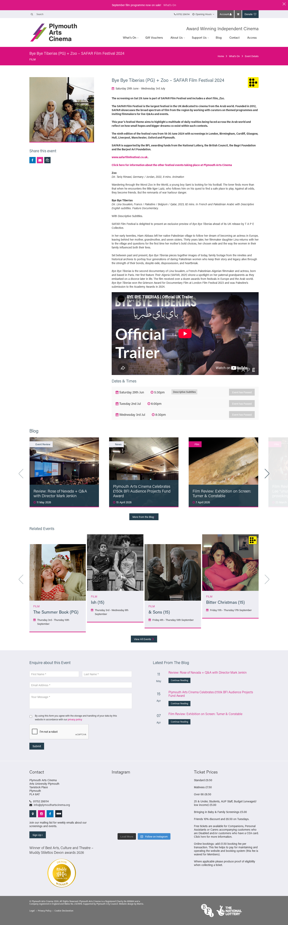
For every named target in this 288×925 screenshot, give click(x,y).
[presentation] (59, 732)
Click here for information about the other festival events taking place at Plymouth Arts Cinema (172, 165)
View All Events (143, 639)
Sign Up (37, 835)
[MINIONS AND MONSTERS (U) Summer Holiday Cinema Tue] (169, 805)
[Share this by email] (40, 160)
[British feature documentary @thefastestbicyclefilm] (169, 795)
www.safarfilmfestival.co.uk (130, 157)
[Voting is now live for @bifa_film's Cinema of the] (135, 795)
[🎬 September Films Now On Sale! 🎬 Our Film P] (119, 805)
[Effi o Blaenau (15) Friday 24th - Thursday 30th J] (152, 815)
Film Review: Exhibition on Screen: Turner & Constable (205, 714)
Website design (126, 903)
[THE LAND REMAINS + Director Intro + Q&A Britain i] (119, 795)
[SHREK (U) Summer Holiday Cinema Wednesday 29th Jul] (152, 805)
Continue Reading (179, 680)
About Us (176, 37)
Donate (249, 14)
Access (252, 37)
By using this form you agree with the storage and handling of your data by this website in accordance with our (76, 717)
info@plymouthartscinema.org (52, 805)
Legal (32, 910)
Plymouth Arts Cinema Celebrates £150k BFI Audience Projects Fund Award (210, 694)
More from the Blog (143, 516)
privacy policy (75, 719)
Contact (234, 37)
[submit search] (31, 14)
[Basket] (238, 14)
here (203, 836)
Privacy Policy (44, 910)
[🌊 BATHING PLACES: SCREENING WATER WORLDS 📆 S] (152, 785)
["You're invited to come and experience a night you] (152, 795)
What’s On (129, 37)
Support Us (199, 37)
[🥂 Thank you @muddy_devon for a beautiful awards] (135, 826)
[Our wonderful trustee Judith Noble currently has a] (152, 826)
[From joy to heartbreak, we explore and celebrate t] (169, 785)
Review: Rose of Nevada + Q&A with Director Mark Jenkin (207, 672)
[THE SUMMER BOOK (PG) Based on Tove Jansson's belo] (135, 785)
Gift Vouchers (154, 37)
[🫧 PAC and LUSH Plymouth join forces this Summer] (119, 826)
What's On (169, 5)
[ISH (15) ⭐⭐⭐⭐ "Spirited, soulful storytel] (119, 785)
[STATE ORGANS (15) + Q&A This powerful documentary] (135, 805)
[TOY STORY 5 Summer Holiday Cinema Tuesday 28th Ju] (119, 815)
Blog (219, 37)
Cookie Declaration (63, 910)
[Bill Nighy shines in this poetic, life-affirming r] (169, 826)
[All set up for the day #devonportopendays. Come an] (169, 815)
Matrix (140, 903)
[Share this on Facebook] (32, 160)
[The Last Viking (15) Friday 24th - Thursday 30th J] (135, 815)
